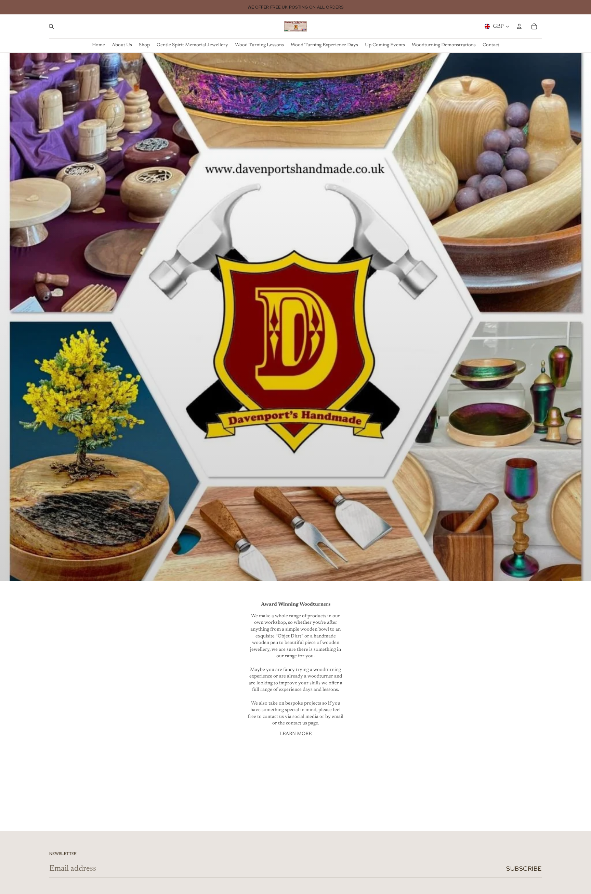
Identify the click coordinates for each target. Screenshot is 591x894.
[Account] (519, 26)
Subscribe (524, 868)
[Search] (51, 26)
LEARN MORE (295, 734)
